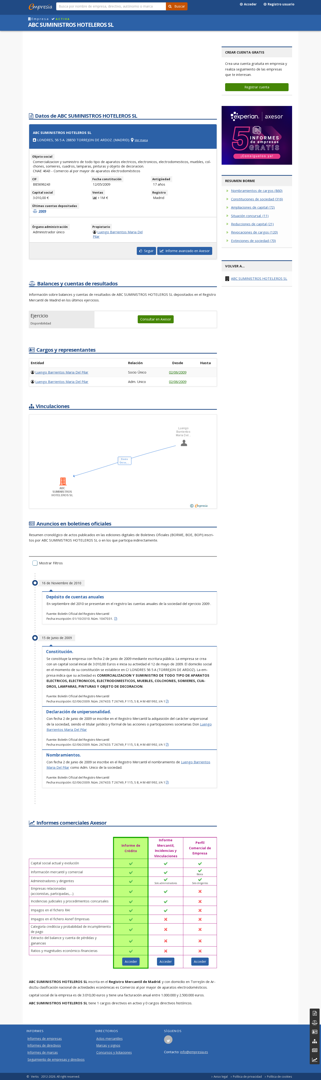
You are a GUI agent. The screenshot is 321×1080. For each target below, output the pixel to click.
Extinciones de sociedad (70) (253, 240)
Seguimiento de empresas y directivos (56, 1059)
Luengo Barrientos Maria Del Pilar (118, 234)
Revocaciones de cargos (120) (254, 232)
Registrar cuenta (256, 87)
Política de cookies (279, 1076)
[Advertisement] (123, 73)
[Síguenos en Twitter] (168, 1041)
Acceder (250, 4)
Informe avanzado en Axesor (187, 251)
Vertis (35, 1076)
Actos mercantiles (109, 1039)
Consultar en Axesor (155, 319)
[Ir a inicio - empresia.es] (41, 6)
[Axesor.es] (257, 135)
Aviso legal (221, 1076)
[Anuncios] (315, 1050)
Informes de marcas (42, 1052)
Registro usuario (280, 4)
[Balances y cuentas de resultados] (315, 1022)
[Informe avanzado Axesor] (315, 1059)
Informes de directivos (44, 1045)
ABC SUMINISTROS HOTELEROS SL (259, 278)
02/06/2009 (177, 372)
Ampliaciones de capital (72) (253, 207)
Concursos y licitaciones (114, 1052)
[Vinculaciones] (315, 1041)
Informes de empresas (44, 1039)
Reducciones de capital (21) (252, 224)
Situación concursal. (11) (250, 215)
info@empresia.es (194, 1051)
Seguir (147, 251)
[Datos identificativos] (315, 1013)
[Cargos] (315, 1031)
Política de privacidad (247, 1076)
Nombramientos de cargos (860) (256, 190)
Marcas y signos (108, 1045)
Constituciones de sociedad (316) (257, 199)
